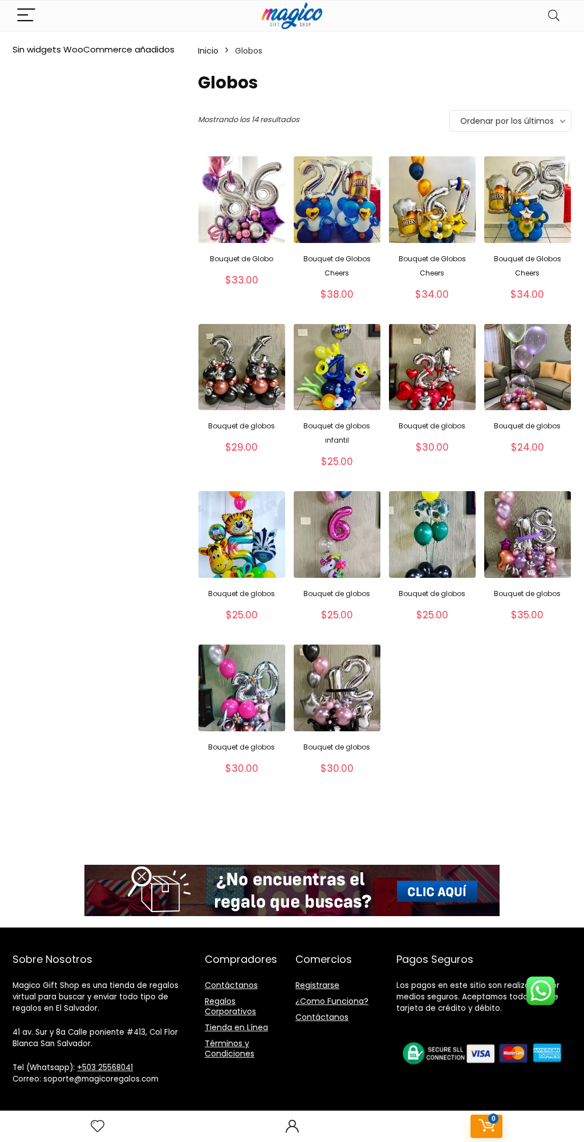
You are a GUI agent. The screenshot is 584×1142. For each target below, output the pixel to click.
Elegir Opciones (241, 292)
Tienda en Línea (236, 1027)
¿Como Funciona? (331, 1001)
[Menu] (26, 16)
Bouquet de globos (241, 426)
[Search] (553, 16)
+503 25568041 (105, 1067)
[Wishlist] (97, 1126)
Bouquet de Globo (241, 259)
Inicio (208, 50)
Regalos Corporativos (230, 1006)
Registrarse (317, 985)
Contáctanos (231, 985)
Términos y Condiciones (229, 1048)
